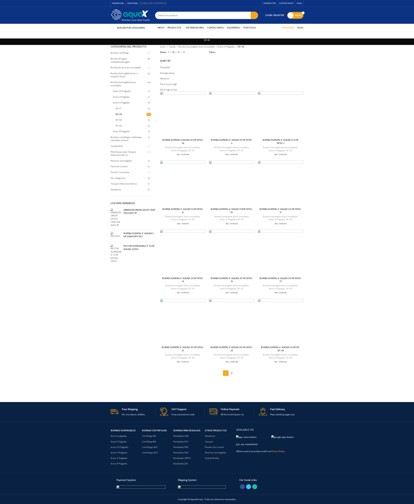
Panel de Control (119, 166)
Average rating (167, 73)
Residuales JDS (180, 463)
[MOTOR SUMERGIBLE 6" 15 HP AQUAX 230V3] (116, 253)
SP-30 (118, 114)
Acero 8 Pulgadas (121, 131)
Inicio (163, 46)
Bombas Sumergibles (123, 430)
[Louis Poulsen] (179, 389)
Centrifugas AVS (150, 452)
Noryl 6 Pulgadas (119, 441)
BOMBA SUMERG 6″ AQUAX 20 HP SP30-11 (281, 211)
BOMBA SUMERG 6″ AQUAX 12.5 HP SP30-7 (280, 141)
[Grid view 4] (202, 52)
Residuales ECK (180, 441)
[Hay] (262, 389)
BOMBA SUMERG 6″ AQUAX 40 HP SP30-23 (232, 349)
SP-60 (118, 125)
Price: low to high (168, 84)
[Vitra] (124, 389)
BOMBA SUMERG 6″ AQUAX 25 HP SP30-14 (183, 280)
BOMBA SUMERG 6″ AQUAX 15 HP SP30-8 (182, 211)
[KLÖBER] (207, 389)
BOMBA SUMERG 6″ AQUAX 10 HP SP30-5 (231, 141)
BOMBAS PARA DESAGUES (186, 430)
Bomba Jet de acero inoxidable (126, 67)
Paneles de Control (214, 447)
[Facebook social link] (251, 3)
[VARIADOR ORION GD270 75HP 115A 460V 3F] (116, 217)
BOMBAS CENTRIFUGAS (154, 430)
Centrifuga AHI (149, 436)
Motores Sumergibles (121, 160)
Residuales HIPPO (182, 458)
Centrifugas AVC (150, 447)
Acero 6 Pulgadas (121, 102)
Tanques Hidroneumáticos (124, 183)
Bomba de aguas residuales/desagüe (120, 60)
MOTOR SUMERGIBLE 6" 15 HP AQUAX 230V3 (139, 247)
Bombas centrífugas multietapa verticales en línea (126, 139)
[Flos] (289, 389)
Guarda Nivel (117, 146)
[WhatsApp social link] (260, 3)
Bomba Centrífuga (120, 52)
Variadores (116, 189)
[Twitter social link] (255, 3)
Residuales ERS (180, 447)
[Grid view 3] (197, 52)
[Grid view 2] (192, 52)
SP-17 (118, 108)
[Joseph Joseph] (234, 389)
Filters (212, 52)
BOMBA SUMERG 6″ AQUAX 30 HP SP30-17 (281, 280)
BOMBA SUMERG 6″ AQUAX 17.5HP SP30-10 (232, 211)
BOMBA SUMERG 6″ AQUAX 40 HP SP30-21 (183, 349)
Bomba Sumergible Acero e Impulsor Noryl (124, 75)
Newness (164, 78)
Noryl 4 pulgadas (119, 436)
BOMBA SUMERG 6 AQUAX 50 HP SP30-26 (182, 141)
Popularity (165, 67)
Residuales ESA (180, 452)
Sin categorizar (118, 178)
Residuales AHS (181, 436)
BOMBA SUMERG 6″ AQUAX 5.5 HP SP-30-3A (280, 349)
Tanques (209, 441)
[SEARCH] (254, 15)
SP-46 (118, 119)
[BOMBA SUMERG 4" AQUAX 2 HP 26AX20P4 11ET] (116, 235)
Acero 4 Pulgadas (121, 96)
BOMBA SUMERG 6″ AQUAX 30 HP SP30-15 (232, 280)
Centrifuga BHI (149, 441)
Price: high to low (168, 89)
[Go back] (200, 41)
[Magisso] (152, 389)
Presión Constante (120, 172)
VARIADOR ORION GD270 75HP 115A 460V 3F (139, 211)
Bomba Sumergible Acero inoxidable (123, 84)
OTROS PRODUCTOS (216, 430)
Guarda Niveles (212, 458)
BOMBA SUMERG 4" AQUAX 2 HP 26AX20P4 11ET (139, 235)
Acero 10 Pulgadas (122, 91)
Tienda (172, 46)
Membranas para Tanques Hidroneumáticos (123, 153)
